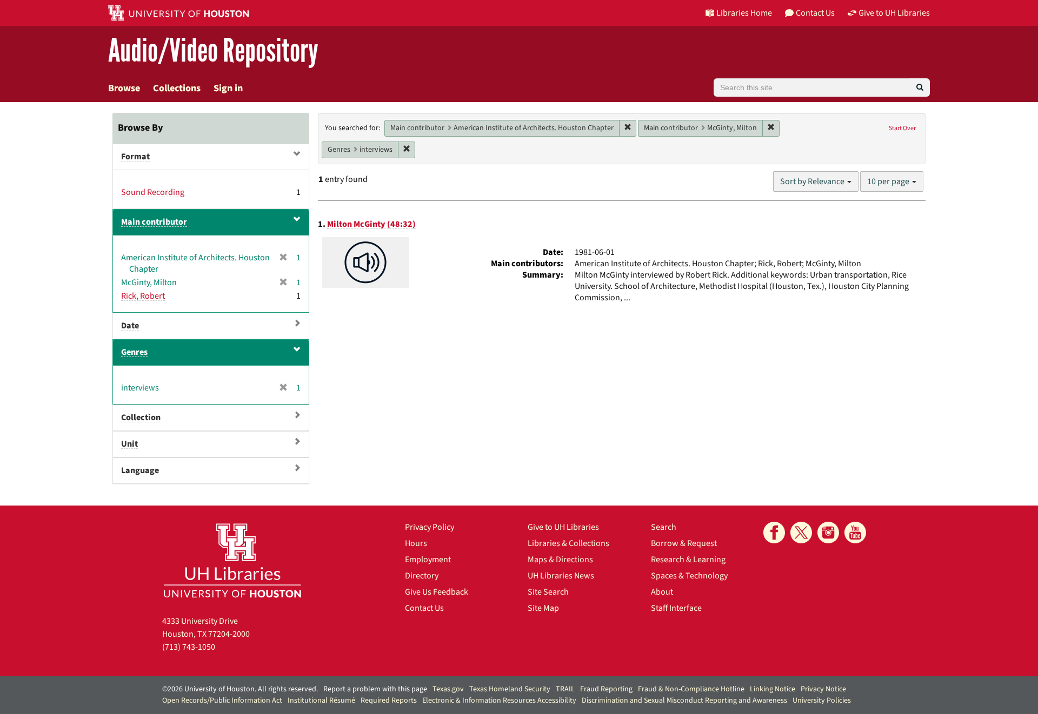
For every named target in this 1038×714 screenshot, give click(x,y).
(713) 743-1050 (188, 647)
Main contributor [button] (154, 222)
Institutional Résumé (321, 700)
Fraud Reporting (606, 689)
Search (663, 527)
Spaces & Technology (689, 576)
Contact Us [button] (815, 13)
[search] (920, 87)
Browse (124, 88)
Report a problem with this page (375, 689)
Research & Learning (688, 559)
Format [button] (135, 157)
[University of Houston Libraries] (232, 560)
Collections (177, 88)
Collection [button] (141, 417)
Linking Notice (772, 689)
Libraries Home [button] (744, 13)
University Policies (822, 700)
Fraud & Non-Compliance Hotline (691, 689)
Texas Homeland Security (509, 689)
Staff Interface (676, 608)
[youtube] (855, 532)
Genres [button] (134, 352)
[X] (801, 532)
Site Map (543, 608)
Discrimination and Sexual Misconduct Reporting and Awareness (684, 700)
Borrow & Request (684, 543)
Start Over (902, 128)
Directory (421, 576)
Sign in (228, 88)
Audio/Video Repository (213, 51)
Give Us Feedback (436, 592)
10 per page (889, 181)
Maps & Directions (560, 559)
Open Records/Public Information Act (222, 700)
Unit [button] (129, 444)
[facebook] (774, 532)
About (662, 592)
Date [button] (130, 326)
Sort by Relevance (813, 181)
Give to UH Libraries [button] (894, 13)
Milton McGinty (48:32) (371, 224)
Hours (416, 543)
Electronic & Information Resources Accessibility (499, 700)
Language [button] (140, 470)
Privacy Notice (823, 689)
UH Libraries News (561, 576)
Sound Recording (152, 192)
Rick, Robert (143, 296)
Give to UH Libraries (563, 527)
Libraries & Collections (568, 543)
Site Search (548, 592)
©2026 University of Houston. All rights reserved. (240, 689)
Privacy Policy (429, 527)
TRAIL (565, 689)
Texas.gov (448, 689)
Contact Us (424, 608)
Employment (428, 559)
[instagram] (828, 532)
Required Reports (389, 700)
